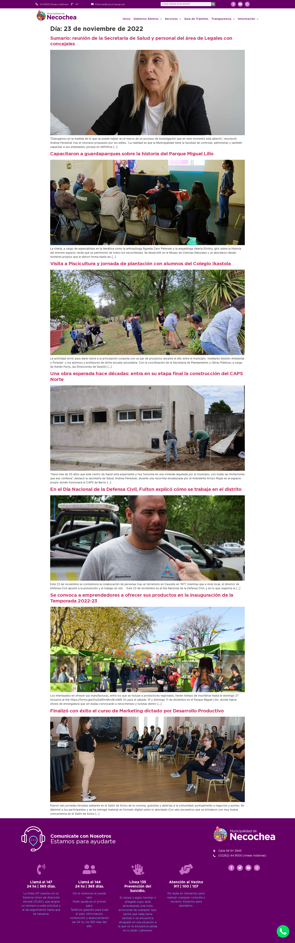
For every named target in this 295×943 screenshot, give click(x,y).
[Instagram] (247, 4)
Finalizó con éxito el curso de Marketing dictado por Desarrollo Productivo (137, 711)
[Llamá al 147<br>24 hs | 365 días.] (41, 869)
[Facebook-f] (233, 4)
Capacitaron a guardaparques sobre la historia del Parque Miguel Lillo (132, 154)
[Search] (213, 4)
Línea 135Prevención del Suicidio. (137, 886)
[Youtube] (240, 4)
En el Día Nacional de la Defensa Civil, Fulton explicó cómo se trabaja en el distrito (146, 489)
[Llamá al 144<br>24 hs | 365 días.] (89, 869)
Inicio (126, 19)
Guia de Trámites (196, 19)
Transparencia (221, 19)
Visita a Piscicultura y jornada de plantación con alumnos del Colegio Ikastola (140, 264)
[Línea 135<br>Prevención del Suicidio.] (137, 869)
